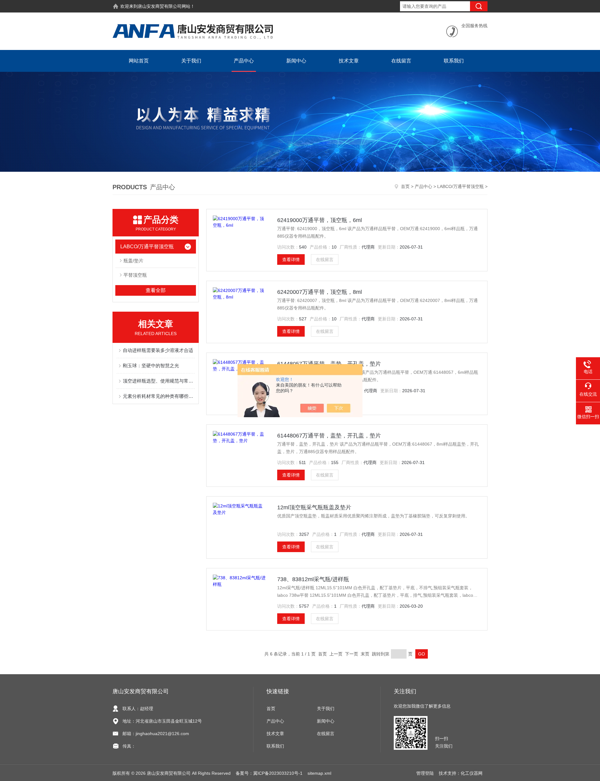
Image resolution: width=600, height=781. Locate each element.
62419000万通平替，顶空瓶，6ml (319, 220)
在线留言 (401, 60)
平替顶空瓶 (135, 275)
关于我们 (191, 60)
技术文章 (349, 60)
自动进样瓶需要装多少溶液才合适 (158, 350)
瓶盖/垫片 (133, 260)
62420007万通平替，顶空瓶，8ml (319, 292)
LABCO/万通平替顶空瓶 (460, 186)
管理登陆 (425, 773)
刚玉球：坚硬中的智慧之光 (151, 365)
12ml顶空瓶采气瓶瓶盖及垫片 (314, 507)
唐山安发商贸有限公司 (160, 6)
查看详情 (291, 259)
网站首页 (139, 60)
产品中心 (244, 60)
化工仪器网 (471, 773)
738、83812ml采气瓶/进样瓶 (313, 579)
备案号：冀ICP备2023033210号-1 (269, 773)
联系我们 (454, 60)
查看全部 (156, 290)
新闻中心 (296, 60)
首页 (405, 186)
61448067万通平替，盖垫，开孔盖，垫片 (329, 436)
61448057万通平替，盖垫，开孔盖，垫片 (329, 364)
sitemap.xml (319, 773)
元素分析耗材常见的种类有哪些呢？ (159, 396)
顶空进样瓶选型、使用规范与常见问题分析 (159, 380)
